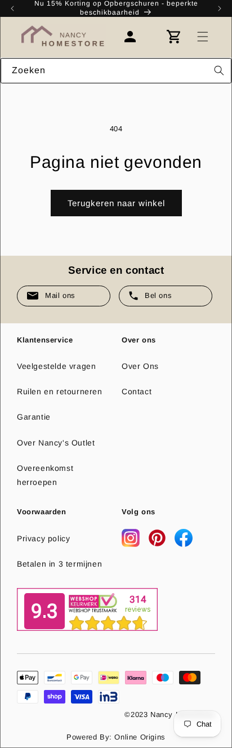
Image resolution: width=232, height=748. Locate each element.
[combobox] (116, 70)
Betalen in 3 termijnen (59, 563)
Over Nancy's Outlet (56, 442)
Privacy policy (43, 538)
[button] (202, 36)
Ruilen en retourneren (59, 391)
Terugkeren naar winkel (116, 203)
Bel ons (158, 295)
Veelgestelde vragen (56, 366)
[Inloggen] (136, 36)
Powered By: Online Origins (116, 737)
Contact (136, 391)
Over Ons (140, 366)
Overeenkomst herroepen (45, 475)
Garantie (34, 416)
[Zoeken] (219, 70)
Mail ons (60, 295)
